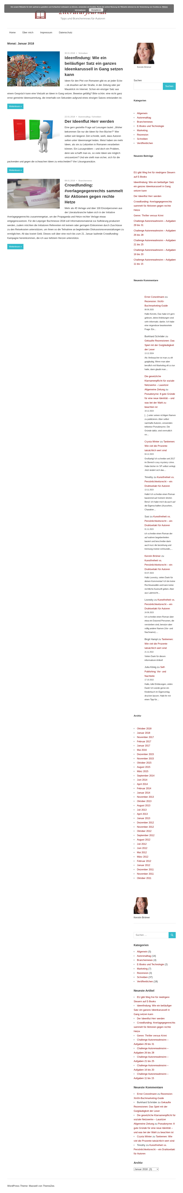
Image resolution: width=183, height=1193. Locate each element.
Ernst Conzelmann (154, 297)
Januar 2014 (143, 792)
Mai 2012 (142, 852)
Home (12, 32)
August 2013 (143, 805)
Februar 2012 (144, 861)
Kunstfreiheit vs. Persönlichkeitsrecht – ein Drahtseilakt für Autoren (159, 481)
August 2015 (143, 767)
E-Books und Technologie (150, 126)
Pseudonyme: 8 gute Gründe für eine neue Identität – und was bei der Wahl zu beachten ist (154, 1128)
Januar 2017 (143, 745)
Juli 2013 (142, 809)
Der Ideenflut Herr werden (89, 121)
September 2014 (145, 775)
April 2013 (142, 814)
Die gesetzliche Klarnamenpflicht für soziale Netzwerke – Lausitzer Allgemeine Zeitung (155, 1119)
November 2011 (145, 873)
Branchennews (85, 180)
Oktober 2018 (144, 728)
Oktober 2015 (144, 762)
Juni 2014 (142, 779)
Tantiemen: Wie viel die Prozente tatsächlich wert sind (160, 446)
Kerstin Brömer (153, 556)
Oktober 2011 (144, 878)
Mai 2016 (142, 750)
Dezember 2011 (145, 869)
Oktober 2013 (144, 801)
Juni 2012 (142, 848)
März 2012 (142, 856)
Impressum (46, 32)
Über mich (27, 32)
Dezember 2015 (145, 754)
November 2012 (145, 827)
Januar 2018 (143, 733)
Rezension (142, 134)
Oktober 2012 (144, 831)
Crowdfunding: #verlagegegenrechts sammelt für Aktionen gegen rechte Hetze (153, 206)
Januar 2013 (143, 818)
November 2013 (145, 797)
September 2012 (145, 835)
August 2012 (143, 839)
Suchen (138, 80)
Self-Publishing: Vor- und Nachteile (155, 671)
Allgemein (142, 113)
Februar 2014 (144, 788)
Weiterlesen (14, 106)
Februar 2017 (144, 741)
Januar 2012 (143, 865)
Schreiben (83, 53)
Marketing (142, 130)
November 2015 (145, 758)
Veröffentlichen (145, 143)
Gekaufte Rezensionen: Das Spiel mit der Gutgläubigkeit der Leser (160, 345)
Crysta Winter (152, 441)
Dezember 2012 (145, 822)
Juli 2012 (142, 844)
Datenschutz (65, 32)
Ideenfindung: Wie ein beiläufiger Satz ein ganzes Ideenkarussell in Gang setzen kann (154, 186)
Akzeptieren (96, 10)
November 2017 (145, 737)
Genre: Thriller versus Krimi (148, 215)
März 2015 (142, 771)
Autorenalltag (84, 117)
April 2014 (142, 784)
